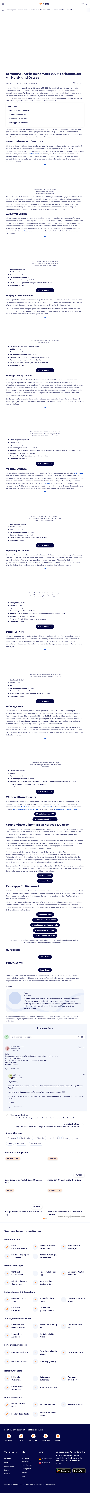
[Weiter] (83, 1152)
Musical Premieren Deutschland (48, 1247)
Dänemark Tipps (45, 914)
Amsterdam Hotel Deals (48, 1414)
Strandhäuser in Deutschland (65, 809)
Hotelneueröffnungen (48, 1326)
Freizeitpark (45, 483)
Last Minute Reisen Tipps (48, 1273)
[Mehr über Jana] (15, 998)
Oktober (65, 1138)
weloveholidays (36, 1143)
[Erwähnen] (82, 1037)
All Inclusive (12, 1138)
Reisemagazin (11, 10)
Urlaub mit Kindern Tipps (76, 1299)
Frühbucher (40, 1138)
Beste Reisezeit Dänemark (45, 920)
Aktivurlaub (78, 473)
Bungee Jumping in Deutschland (48, 1256)
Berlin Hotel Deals (47, 1404)
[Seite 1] (44, 1218)
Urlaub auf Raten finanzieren (19, 1282)
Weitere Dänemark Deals (45, 936)
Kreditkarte (45, 970)
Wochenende (26, 807)
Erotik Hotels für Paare (47, 1335)
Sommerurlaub (46, 807)
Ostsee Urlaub (45, 881)
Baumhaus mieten (19, 1352)
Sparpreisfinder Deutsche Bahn (47, 1282)
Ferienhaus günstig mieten (48, 1352)
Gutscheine (45, 957)
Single (76, 1138)
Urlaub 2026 (21, 1143)
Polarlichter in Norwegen (74, 1247)
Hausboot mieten (19, 1361)
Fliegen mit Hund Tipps (18, 1299)
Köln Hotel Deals (75, 1404)
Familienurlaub (33, 154)
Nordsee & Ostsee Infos (18, 119)
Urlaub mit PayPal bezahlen (76, 1273)
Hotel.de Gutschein (48, 1387)
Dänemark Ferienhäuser (45, 930)
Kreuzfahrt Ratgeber (16, 1309)
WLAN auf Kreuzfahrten (17, 1273)
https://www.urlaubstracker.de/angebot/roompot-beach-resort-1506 (36, 1092)
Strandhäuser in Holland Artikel (25, 809)
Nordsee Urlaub (45, 875)
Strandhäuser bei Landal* (45, 819)
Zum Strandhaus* (45, 290)
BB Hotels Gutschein (16, 1378)
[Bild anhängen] (78, 1037)
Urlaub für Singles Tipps (47, 1299)
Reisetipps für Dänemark (18, 123)
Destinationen (22, 10)
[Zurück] (77, 1152)
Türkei (10, 1143)
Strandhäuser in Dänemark (19, 111)
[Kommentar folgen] (80, 1048)
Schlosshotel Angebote (17, 1335)
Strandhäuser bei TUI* (45, 814)
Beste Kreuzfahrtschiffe (19, 1247)
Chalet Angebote (75, 1352)
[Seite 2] (46, 1218)
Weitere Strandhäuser (17, 115)
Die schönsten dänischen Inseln (45, 925)
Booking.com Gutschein (17, 1387)
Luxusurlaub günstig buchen (47, 1309)
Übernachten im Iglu (75, 1326)
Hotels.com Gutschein (45, 1378)
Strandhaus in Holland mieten (18, 1326)
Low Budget (54, 1138)
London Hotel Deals (20, 1414)
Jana (26, 993)
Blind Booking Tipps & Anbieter (20, 1256)
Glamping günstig (48, 1361)
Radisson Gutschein (72, 1378)
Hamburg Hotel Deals (18, 1405)
